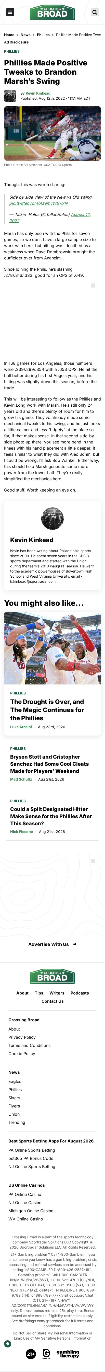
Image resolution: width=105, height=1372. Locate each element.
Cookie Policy (21, 1053)
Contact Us (53, 1001)
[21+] (31, 1354)
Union (14, 1114)
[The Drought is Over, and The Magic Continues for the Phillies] (52, 648)
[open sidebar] (10, 12)
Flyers (14, 1105)
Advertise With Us (48, 944)
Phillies (12, 51)
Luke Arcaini (21, 727)
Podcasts (80, 993)
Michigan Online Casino (31, 1210)
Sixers (14, 1097)
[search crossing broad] (95, 12)
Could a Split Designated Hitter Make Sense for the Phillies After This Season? (51, 816)
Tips (39, 993)
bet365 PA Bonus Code (30, 1158)
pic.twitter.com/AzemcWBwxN (38, 203)
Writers (56, 993)
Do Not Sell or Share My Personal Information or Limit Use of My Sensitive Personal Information (52, 1335)
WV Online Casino (25, 1218)
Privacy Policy (22, 1037)
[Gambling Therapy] (68, 1354)
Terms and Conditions (29, 1045)
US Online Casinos (26, 1185)
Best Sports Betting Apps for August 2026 (51, 1141)
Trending (16, 1122)
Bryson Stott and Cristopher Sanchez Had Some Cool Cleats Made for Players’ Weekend (49, 764)
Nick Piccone (21, 831)
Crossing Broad (24, 1019)
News (14, 1072)
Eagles (14, 1081)
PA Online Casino (24, 1194)
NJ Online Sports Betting (31, 1166)
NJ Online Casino (25, 1202)
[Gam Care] (46, 1354)
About (22, 993)
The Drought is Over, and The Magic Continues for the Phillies (47, 710)
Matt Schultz (21, 779)
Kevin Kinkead (38, 93)
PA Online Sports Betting (31, 1150)
